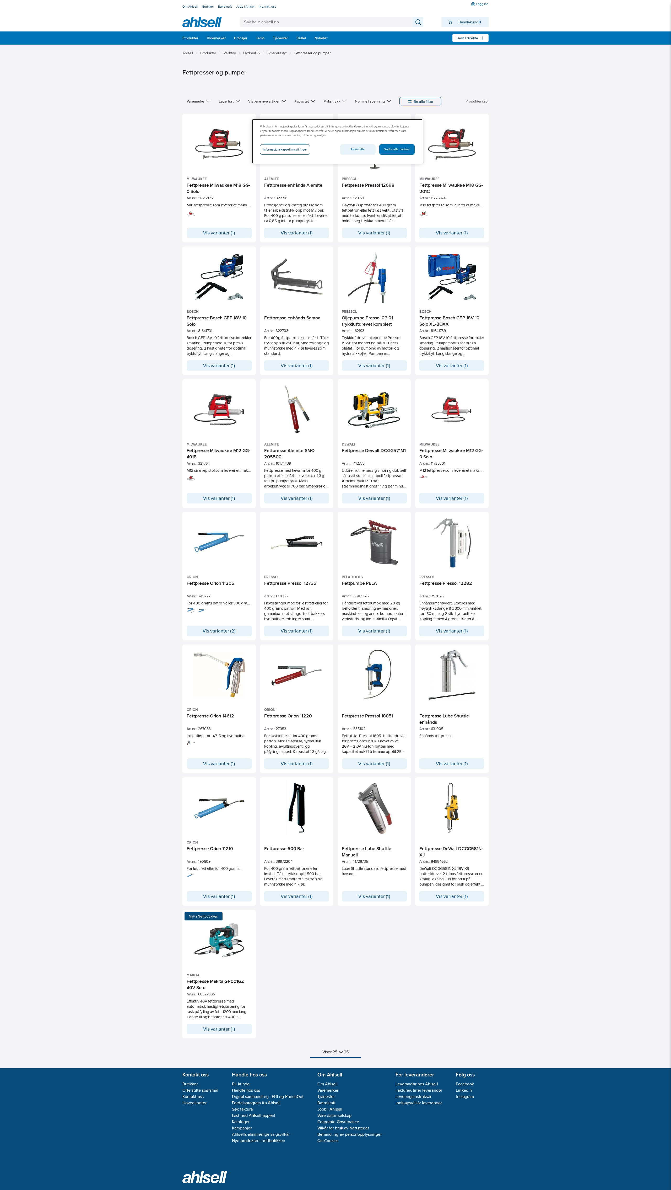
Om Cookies (328, 1140)
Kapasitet (301, 101)
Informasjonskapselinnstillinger (285, 149)
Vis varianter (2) (219, 631)
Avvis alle (358, 149)
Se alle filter (424, 101)
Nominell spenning (370, 101)
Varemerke (195, 101)
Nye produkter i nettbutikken (258, 1140)
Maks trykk (331, 101)
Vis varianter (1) (219, 232)
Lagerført (226, 101)
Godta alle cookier (397, 149)
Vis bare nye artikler (264, 101)
